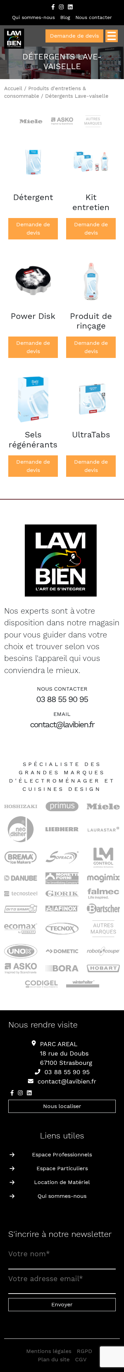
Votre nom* (29, 1254)
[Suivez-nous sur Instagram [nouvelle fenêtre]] (61, 7)
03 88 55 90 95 (62, 699)
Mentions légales (48, 1351)
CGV (80, 1359)
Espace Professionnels (62, 1154)
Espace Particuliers (62, 1168)
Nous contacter (93, 17)
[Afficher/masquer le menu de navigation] (111, 36)
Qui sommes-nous (33, 17)
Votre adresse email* (45, 1279)
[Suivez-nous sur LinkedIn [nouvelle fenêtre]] (70, 7)
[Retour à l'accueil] (14, 39)
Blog (65, 17)
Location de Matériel (62, 1182)
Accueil (13, 88)
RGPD (84, 1351)
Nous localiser (62, 1106)
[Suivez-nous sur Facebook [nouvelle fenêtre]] (53, 7)
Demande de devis (74, 35)
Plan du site (54, 1359)
